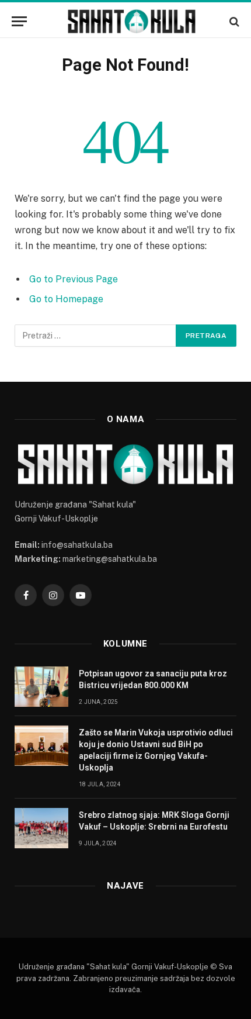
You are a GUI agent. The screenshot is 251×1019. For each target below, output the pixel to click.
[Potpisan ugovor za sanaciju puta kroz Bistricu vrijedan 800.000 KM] (41, 686)
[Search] (233, 21)
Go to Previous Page (73, 279)
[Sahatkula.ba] (131, 21)
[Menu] (19, 21)
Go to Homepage (66, 299)
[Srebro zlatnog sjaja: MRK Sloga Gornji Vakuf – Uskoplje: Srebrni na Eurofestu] (41, 828)
